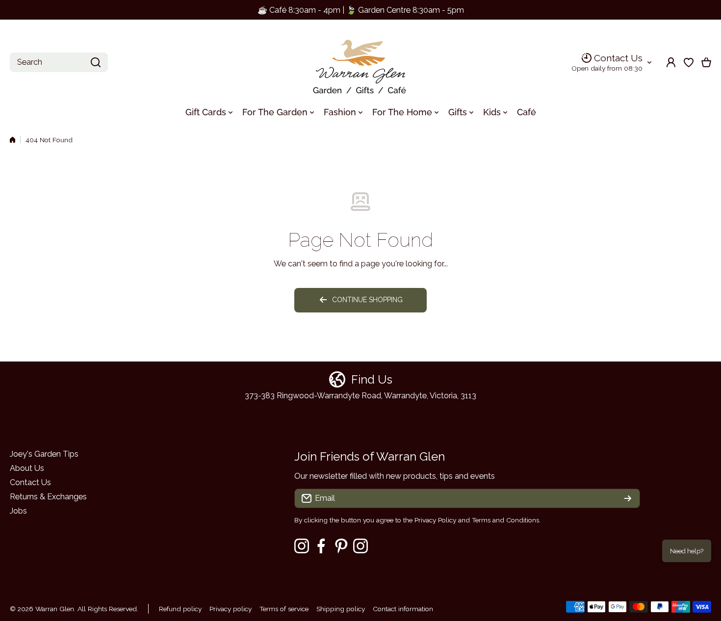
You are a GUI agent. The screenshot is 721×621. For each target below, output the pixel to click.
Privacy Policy (435, 520)
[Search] (95, 62)
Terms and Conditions (505, 520)
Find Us (371, 379)
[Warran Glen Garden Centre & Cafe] (360, 62)
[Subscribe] (628, 498)
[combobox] (59, 62)
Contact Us (618, 57)
